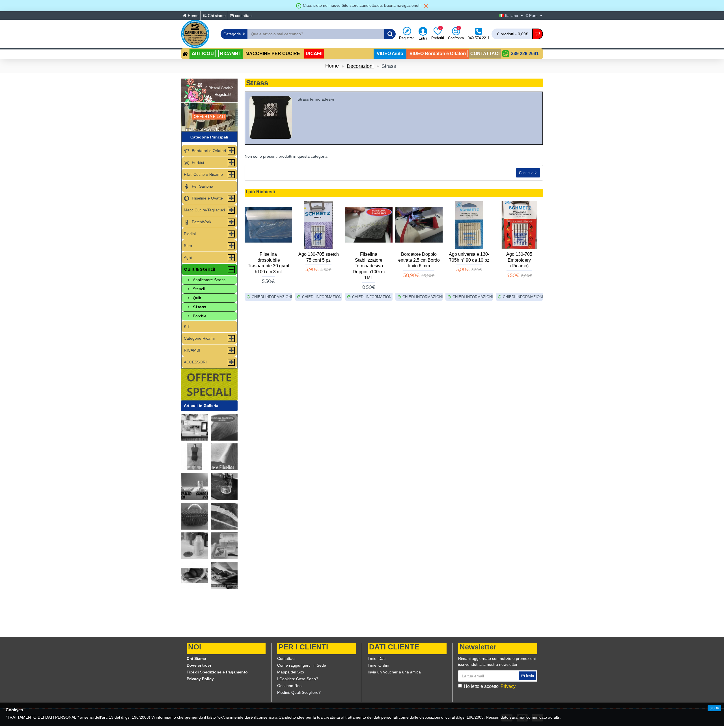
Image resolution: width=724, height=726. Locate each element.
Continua (526, 173)
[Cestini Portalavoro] (194, 516)
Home (332, 66)
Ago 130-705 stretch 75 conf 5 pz (318, 257)
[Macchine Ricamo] (224, 545)
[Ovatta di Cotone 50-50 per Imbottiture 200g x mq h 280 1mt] (224, 456)
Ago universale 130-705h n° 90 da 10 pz (469, 257)
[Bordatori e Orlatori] (224, 575)
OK (716, 708)
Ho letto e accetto (490, 686)
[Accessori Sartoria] (194, 456)
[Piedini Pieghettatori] (224, 516)
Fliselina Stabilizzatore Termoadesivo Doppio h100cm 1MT (369, 266)
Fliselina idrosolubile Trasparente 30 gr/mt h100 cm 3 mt (268, 263)
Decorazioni (360, 66)
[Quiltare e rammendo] (224, 486)
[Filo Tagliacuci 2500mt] (194, 545)
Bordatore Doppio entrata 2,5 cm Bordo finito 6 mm (419, 260)
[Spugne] (194, 575)
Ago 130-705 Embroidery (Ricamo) (519, 260)
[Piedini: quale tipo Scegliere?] (194, 486)
